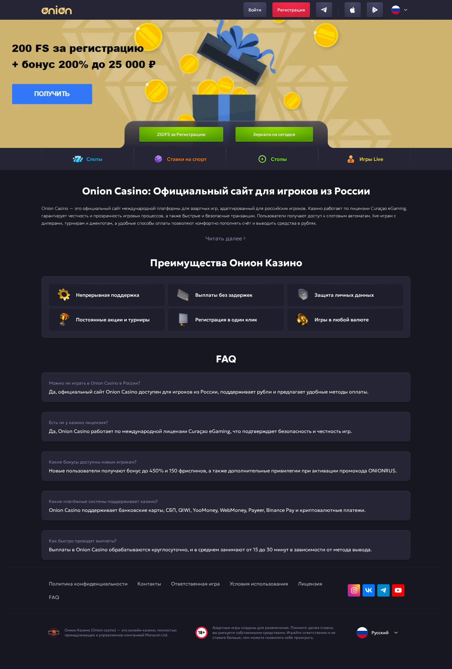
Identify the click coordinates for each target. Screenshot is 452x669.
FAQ (54, 597)
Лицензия (310, 584)
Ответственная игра (195, 584)
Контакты (149, 584)
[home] (57, 10)
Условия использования (259, 584)
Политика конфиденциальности (88, 584)
